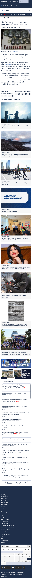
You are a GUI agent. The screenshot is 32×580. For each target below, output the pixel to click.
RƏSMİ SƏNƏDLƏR (6, 492)
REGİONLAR (4, 498)
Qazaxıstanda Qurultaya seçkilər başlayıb (13, 439)
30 (29, 561)
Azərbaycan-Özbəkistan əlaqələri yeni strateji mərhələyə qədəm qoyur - (14, 400)
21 (22, 559)
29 (26, 561)
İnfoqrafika (4, 513)
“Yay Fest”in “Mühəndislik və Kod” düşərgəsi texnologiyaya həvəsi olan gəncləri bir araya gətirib (16, 353)
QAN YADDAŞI (4, 511)
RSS (2, 538)
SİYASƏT (3, 494)
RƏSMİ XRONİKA (5, 490)
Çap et (13, 27)
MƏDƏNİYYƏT (4, 502)
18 (9, 559)
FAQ (2, 536)
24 (5, 561)
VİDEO (2, 515)
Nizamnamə (4, 524)
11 (9, 556)
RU (3, 5)
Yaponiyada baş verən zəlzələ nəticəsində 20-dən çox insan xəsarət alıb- (15, 433)
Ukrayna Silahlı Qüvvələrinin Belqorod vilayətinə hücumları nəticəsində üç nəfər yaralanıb (15, 476)
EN (5, 5)
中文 (17, 5)
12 (13, 556)
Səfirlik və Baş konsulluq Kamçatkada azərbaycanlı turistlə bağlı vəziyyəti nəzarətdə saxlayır (16, 267)
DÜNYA (3, 509)
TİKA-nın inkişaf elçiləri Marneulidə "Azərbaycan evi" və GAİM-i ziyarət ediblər (15, 239)
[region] (16, 434)
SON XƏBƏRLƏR (8, 382)
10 (5, 556)
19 (13, 559)
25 (9, 561)
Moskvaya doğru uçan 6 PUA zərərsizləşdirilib (14, 457)
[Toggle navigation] (29, 11)
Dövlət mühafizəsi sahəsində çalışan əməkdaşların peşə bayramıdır (12, 420)
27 (18, 561)
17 (5, 559)
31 (5, 563)
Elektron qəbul (6, 534)
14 (22, 556)
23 (29, 559)
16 (29, 556)
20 (18, 559)
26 (13, 561)
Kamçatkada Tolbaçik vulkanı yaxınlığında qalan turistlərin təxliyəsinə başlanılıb (15, 155)
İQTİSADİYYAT (4, 496)
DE (7, 5)
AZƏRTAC (15, 51)
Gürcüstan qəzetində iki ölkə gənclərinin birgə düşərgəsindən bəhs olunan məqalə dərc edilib (14, 324)
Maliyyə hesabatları (7, 526)
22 (26, 559)
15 (26, 556)
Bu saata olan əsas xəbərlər (9, 211)
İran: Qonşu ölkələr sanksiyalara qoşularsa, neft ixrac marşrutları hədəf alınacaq (15, 482)
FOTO (2, 517)
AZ (1, 5)
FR (9, 5)
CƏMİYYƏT (5, 18)
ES (11, 5)
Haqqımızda (4, 522)
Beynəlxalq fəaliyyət (7, 528)
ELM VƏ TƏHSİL (5, 505)
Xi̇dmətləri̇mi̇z (5, 530)
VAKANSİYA (4, 532)
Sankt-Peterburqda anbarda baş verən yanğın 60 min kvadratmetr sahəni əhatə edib (15, 451)
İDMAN (3, 507)
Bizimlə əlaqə (5, 520)
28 (22, 561)
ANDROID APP (4, 541)
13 (18, 556)
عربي (14, 5)
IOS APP (3, 543)
